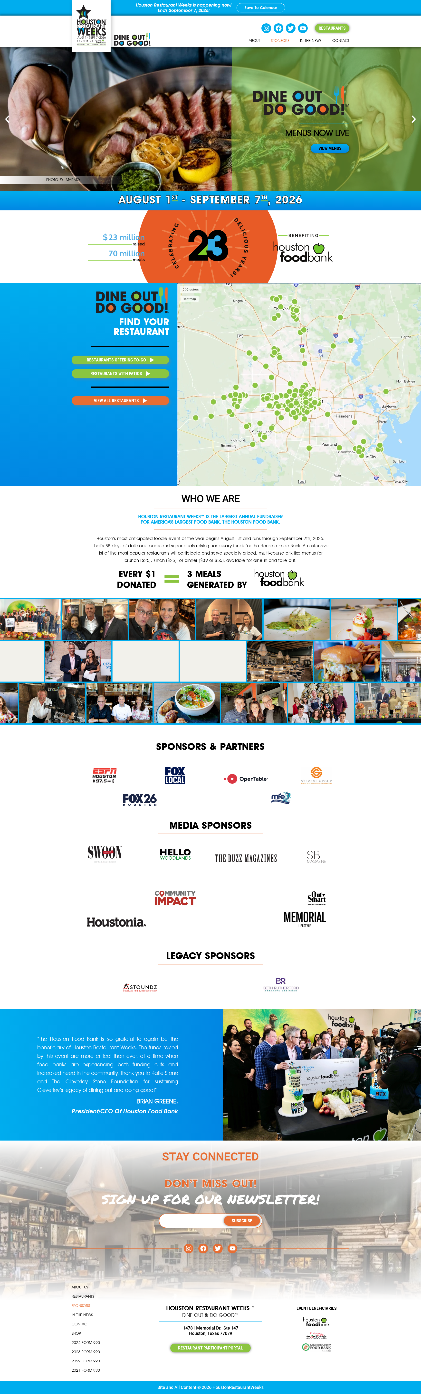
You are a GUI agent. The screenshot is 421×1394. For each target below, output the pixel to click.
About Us (80, 1287)
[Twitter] (291, 28)
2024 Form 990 (86, 1342)
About (254, 40)
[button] (7, 119)
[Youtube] (303, 28)
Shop (76, 1333)
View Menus (330, 148)
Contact (340, 40)
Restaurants (83, 1296)
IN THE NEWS (310, 40)
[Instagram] (266, 28)
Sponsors (280, 40)
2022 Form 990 (86, 1361)
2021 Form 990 (86, 1370)
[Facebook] (278, 28)
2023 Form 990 (86, 1351)
